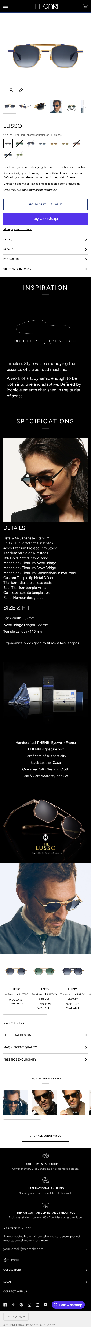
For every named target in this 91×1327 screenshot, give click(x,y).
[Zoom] (11, 90)
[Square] (72, 1102)
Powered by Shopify (40, 1325)
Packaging (11, 259)
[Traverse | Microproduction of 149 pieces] (32, 144)
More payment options (17, 229)
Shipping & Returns (17, 268)
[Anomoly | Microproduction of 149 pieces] (9, 156)
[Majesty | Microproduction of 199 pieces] (55, 144)
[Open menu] (9, 6)
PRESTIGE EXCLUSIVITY (19, 1059)
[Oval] (15, 1102)
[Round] (44, 1102)
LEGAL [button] (7, 1281)
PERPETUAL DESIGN (17, 1035)
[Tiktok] (13, 1305)
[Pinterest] (21, 1305)
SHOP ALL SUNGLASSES (45, 1136)
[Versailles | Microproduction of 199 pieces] (43, 144)
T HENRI (11, 1325)
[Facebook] (5, 1305)
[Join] (82, 1248)
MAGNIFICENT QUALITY (20, 1047)
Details (8, 249)
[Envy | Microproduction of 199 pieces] (19, 156)
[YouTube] (45, 1305)
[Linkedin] (37, 1305)
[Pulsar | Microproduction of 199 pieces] (77, 144)
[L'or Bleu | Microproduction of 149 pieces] (9, 144)
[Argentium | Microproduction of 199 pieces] (66, 144)
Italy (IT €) (14, 1316)
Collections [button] (12, 1269)
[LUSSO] (15, 971)
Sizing (7, 239)
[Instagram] (29, 1305)
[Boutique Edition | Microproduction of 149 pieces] (20, 144)
